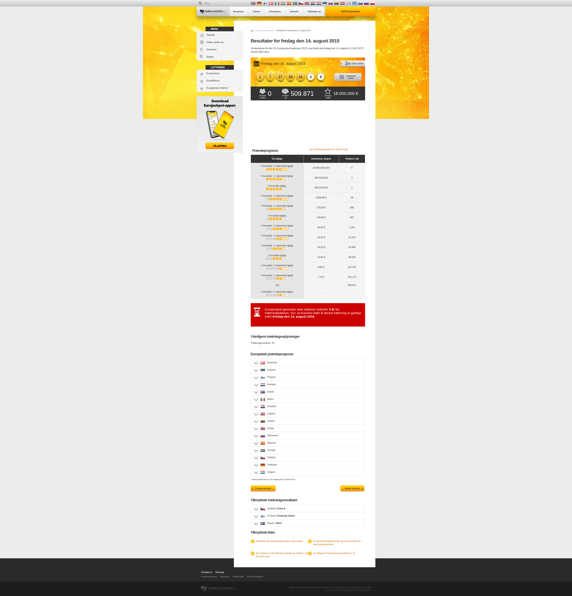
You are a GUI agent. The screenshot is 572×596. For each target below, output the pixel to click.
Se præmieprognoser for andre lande (328, 149)
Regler (210, 57)
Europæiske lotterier (217, 88)
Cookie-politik (238, 577)
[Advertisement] (308, 126)
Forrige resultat (263, 488)
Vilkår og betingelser (255, 577)
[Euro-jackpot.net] (252, 30)
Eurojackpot (212, 73)
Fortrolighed (225, 577)
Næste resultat (352, 488)
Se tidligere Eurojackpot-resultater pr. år (334, 553)
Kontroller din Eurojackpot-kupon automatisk (279, 541)
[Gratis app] (220, 152)
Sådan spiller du (215, 42)
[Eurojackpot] (213, 11)
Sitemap (219, 572)
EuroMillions (213, 80)
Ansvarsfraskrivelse (209, 577)
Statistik (210, 35)
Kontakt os (206, 572)
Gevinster (211, 49)
